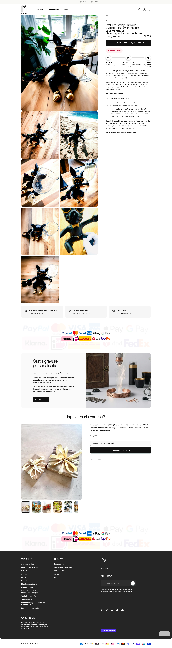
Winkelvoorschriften (29, 596)
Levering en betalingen (30, 567)
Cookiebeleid (59, 564)
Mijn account (26, 577)
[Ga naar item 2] (36, 507)
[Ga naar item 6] (78, 507)
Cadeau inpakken (28, 587)
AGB (55, 577)
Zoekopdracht (26, 599)
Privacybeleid (59, 571)
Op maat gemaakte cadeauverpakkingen (29, 592)
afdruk (56, 574)
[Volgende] (77, 466)
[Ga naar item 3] (46, 507)
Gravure (24, 571)
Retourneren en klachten (31, 608)
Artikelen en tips (27, 564)
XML (107, 20)
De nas (24, 581)
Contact (24, 574)
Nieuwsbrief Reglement (63, 567)
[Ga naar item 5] (68, 507)
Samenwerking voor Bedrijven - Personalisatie (33, 604)
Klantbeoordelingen (29, 584)
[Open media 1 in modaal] (51, 461)
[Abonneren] (133, 583)
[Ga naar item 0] (25, 507)
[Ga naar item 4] (57, 507)
